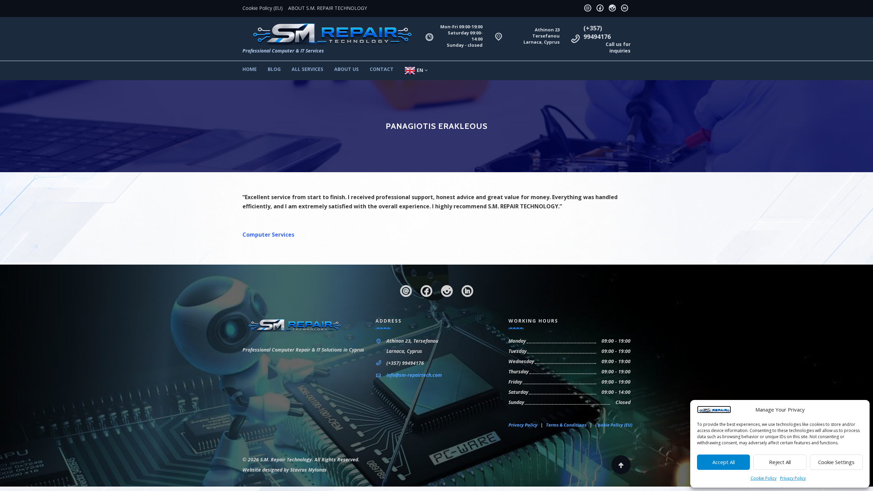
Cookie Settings (836, 462)
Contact (382, 69)
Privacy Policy (793, 478)
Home (249, 69)
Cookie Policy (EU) (262, 8)
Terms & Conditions (566, 425)
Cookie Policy (763, 478)
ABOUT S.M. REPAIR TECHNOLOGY (327, 8)
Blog (274, 69)
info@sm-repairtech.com (414, 375)
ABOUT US (346, 69)
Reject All (780, 462)
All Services (307, 69)
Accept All (723, 462)
